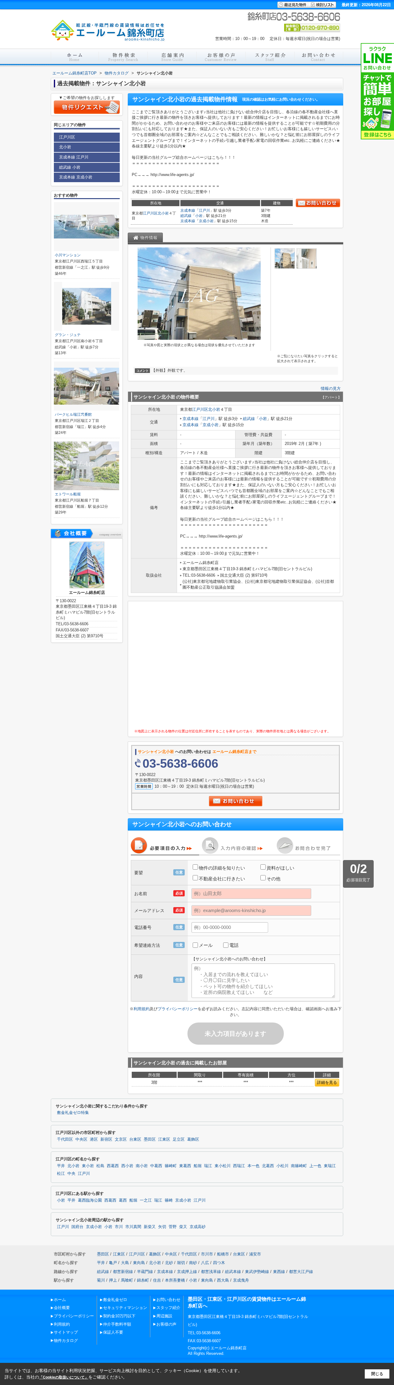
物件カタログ (66, 1340)
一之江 (146, 1200)
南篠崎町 (299, 1166)
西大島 (223, 1280)
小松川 (282, 1166)
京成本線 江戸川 (73, 157)
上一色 (315, 1166)
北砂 (169, 1262)
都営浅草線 (211, 1271)
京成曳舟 (241, 1280)
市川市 (207, 1254)
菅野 (173, 1227)
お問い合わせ (168, 1299)
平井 (61, 1166)
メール (206, 945)
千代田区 (65, 1139)
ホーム (60, 1299)
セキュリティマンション (125, 1307)
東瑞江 (330, 1166)
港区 (94, 1139)
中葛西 (156, 1166)
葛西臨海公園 (90, 1200)
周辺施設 (164, 1316)
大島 (125, 1262)
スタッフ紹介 (168, 1307)
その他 (273, 878)
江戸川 (204, 210)
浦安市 (255, 1254)
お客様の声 (166, 1324)
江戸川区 (150, 213)
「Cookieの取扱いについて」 (63, 1377)
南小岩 (142, 1166)
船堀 (198, 1166)
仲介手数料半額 (117, 1324)
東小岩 (88, 1166)
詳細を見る (327, 1082)
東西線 (279, 1271)
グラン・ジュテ (68, 335)
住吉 (157, 1280)
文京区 (121, 1139)
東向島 (139, 1262)
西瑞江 (239, 1166)
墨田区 (150, 1139)
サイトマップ (66, 1332)
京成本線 (187, 210)
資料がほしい (280, 868)
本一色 (253, 1166)
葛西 (123, 1200)
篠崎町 (171, 1166)
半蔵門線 (145, 1271)
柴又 (183, 1227)
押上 (113, 1280)
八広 (205, 1262)
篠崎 (169, 1200)
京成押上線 (187, 1271)
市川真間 (133, 1227)
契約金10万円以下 (119, 1316)
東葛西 (185, 1166)
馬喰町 (127, 1280)
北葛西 (268, 1166)
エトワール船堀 (68, 494)
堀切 (181, 1262)
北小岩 (163, 213)
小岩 (199, 216)
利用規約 (142, 1009)
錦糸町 (143, 1280)
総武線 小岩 (69, 167)
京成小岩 (206, 221)
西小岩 (127, 1166)
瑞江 (208, 1166)
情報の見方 (331, 388)
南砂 (193, 1262)
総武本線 (233, 1271)
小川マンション (68, 255)
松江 (61, 1173)
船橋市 (223, 1254)
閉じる (377, 1373)
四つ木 (219, 1262)
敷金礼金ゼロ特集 (73, 1113)
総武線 (185, 216)
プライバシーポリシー (178, 1009)
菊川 (101, 1280)
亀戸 (113, 1262)
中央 (71, 1173)
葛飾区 (193, 1139)
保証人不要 (113, 1332)
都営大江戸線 (301, 1271)
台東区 (135, 1139)
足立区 (179, 1139)
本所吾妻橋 (175, 1280)
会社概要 (62, 1307)
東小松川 (223, 1166)
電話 (234, 945)
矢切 (162, 1227)
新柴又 (150, 1227)
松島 (100, 1166)
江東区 (164, 1139)
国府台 (77, 1227)
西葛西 (113, 1166)
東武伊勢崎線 (257, 1271)
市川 (119, 1227)
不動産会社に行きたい (222, 878)
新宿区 (106, 1139)
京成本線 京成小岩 (75, 177)
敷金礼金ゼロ (115, 1299)
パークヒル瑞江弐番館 (73, 414)
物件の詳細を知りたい (222, 868)
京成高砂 (198, 1227)
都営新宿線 (123, 1271)
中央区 (81, 1139)
